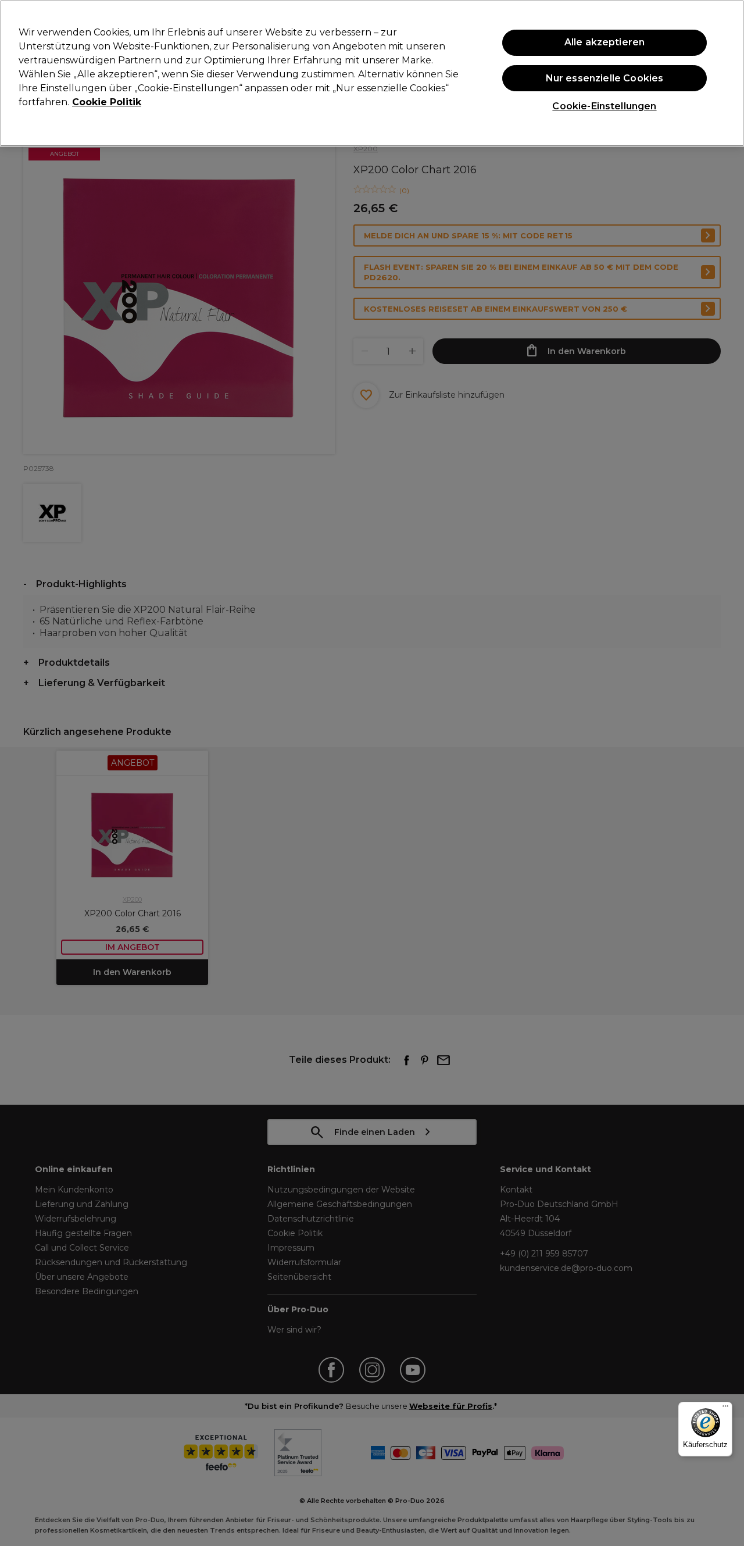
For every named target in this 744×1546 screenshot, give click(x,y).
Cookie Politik (106, 102)
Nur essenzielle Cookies (605, 78)
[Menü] (725, 1409)
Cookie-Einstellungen (604, 106)
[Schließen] (725, 72)
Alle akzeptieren (604, 42)
